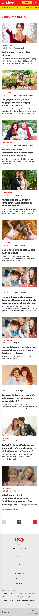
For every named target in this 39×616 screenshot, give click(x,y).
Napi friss (6, 243)
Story (19, 597)
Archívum (19, 565)
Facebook (21, 569)
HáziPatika (32, 593)
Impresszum (19, 561)
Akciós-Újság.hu (26, 597)
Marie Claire (13, 597)
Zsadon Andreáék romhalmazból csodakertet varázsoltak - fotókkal (17, 152)
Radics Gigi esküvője (9, 7)
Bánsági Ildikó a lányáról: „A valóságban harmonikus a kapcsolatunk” (18, 398)
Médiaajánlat (19, 553)
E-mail (21, 583)
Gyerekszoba (12, 600)
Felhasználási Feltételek (19, 549)
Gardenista (17, 604)
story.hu (16, 343)
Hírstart (34, 597)
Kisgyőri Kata (18, 195)
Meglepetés (25, 600)
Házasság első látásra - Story (25, 7)
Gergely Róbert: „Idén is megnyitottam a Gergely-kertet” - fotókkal (16, 102)
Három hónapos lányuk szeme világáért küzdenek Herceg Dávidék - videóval (19, 350)
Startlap (20, 593)
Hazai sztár (6, 92)
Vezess (6, 600)
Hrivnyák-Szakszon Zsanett (23, 95)
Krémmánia (6, 597)
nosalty (26, 593)
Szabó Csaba (18, 441)
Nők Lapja (14, 593)
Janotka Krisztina (20, 246)
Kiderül (19, 600)
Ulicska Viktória (19, 48)
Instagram (21, 573)
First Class (10, 604)
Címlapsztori (7, 45)
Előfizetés (27, 2)
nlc (9, 593)
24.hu (5, 593)
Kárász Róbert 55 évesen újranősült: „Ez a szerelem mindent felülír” (17, 202)
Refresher (32, 600)
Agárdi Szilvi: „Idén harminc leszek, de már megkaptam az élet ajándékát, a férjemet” (19, 448)
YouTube (20, 578)
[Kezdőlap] (10, 3)
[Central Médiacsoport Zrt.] (6, 612)
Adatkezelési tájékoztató (19, 545)
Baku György (18, 391)
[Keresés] (35, 3)
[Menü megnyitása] (3, 3)
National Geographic (26, 604)
